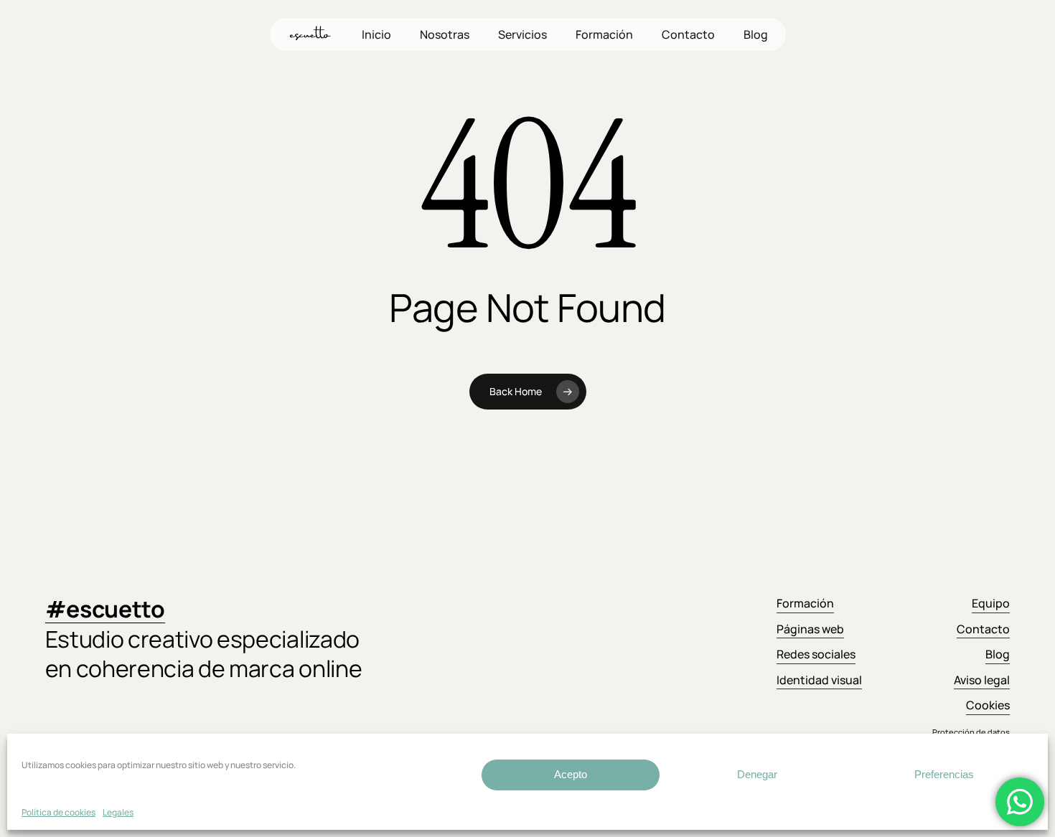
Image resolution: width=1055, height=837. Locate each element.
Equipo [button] (991, 603)
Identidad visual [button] (819, 680)
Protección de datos (971, 732)
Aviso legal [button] (982, 680)
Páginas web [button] (810, 629)
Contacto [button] (983, 629)
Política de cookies (58, 812)
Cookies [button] (988, 705)
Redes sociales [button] (816, 654)
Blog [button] (997, 654)
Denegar (757, 774)
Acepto (570, 774)
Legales (118, 812)
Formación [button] (805, 603)
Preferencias (944, 774)
